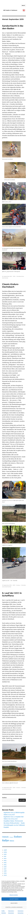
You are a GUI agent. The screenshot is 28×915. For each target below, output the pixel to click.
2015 (5, 864)
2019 (14, 276)
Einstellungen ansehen (14, 907)
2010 (5, 854)
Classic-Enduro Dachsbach (10, 285)
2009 (5, 852)
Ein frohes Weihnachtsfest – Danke (14, 823)
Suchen (4, 797)
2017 (5, 869)
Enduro (18, 585)
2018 (5, 871)
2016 (5, 867)
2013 (5, 860)
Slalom (12, 841)
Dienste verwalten (14, 894)
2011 (5, 856)
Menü (23, 5)
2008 (5, 850)
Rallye (5, 840)
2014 (5, 862)
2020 (5, 875)
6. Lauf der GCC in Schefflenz (12, 594)
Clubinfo (5, 837)
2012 (5, 858)
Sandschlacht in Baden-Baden (13, 27)
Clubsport (11, 837)
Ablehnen (14, 903)
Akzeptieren (14, 899)
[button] (26, 878)
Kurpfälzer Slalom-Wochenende (13, 821)
